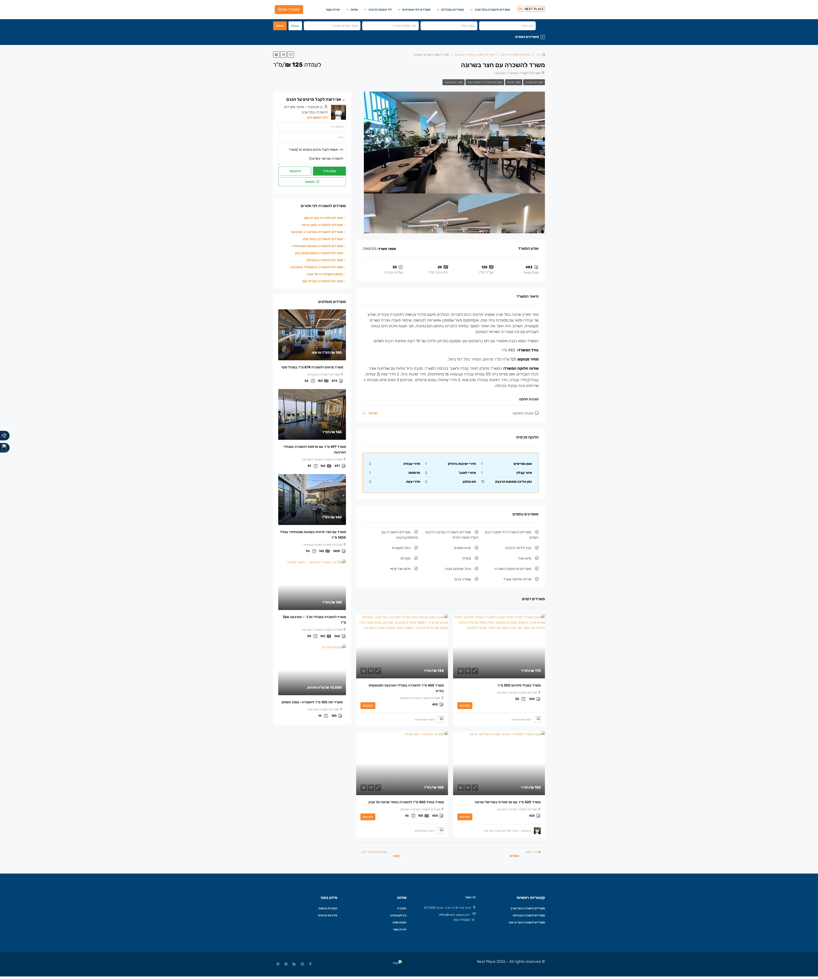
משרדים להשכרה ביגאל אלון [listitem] (323, 239)
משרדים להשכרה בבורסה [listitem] (325, 260)
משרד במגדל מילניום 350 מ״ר (519, 685)
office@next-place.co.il (454, 915)
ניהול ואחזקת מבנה (458, 569)
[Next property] (373, 855)
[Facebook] (309, 964)
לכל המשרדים (317, 117)
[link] (499, 646)
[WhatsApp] (285, 964)
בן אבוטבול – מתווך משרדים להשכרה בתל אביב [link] (507, 830)
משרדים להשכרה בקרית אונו (527, 922)
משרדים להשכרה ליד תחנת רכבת (485, 82)
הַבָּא (396, 856)
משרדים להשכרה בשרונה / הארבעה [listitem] (317, 232)
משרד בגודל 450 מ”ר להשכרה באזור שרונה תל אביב (406, 802)
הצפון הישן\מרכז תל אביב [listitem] (325, 274)
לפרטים (465, 706)
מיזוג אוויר (524, 558)
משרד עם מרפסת (453, 82)
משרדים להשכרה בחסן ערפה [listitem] (322, 225)
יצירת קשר (333, 10)
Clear (295, 26)
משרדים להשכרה (534, 82)
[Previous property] (533, 855)
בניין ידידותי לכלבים (518, 548)
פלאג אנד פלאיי (400, 569)
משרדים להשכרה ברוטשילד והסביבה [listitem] (317, 267)
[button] (409, 36)
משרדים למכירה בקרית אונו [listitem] (323, 218)
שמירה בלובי (462, 579)
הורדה (372, 413)
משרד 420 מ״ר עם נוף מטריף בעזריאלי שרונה (508, 802)
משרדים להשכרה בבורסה (529, 915)
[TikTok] (277, 964)
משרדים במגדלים (452, 10)
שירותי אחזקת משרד (517, 579)
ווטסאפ (310, 182)
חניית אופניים (462, 548)
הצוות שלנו (399, 922)
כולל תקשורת (401, 548)
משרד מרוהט (513, 82)
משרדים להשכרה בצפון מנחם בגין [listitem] (319, 253)
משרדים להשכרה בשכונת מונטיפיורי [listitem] (317, 246)
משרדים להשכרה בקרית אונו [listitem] (322, 281)
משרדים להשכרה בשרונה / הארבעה (474, 54)
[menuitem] (288, 9)
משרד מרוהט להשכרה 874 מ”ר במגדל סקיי (312, 367)
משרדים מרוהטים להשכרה (512, 569)
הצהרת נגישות (327, 908)
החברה (401, 908)
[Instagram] (301, 964)
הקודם (514, 856)
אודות (354, 10)
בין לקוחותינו (398, 915)
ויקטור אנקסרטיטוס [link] (521, 719)
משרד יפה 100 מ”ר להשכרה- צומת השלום (312, 702)
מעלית (466, 558)
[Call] (5, 435)
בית (538, 54)
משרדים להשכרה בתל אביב (492, 10)
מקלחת (405, 558)
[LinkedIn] (293, 964)
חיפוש (280, 26)
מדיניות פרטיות (327, 915)
